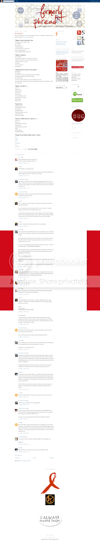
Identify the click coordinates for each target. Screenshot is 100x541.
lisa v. (16, 141)
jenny (57, 33)
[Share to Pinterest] (37, 149)
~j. (18, 166)
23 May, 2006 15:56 (23, 397)
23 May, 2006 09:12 (23, 311)
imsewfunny (18, 143)
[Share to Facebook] (35, 149)
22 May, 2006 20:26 (23, 266)
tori (16, 136)
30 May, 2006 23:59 (23, 451)
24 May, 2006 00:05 (23, 433)
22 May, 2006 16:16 (23, 226)
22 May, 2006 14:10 (23, 163)
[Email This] (31, 149)
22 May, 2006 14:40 (23, 175)
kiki (19, 393)
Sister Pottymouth (22, 179)
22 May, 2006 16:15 (23, 218)
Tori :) (19, 157)
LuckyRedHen (21, 436)
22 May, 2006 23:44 (23, 285)
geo (16, 145)
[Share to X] (34, 149)
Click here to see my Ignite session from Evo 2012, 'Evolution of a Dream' (61, 43)
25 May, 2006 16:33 (23, 444)
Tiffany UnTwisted (22, 408)
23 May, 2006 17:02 (23, 404)
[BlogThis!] (32, 149)
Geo (19, 372)
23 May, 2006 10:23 (23, 324)
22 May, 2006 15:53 (23, 197)
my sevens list (19, 33)
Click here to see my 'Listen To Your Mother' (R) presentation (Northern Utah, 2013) (62, 52)
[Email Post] (28, 149)
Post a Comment (18, 455)
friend (25, 37)
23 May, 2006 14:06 (23, 368)
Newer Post (17, 457)
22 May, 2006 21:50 (23, 277)
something (26, 35)
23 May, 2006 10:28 (23, 337)
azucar (16, 138)
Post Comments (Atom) (25, 460)
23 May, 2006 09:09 (23, 294)
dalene (19, 229)
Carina (19, 280)
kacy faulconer (21, 191)
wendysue (17, 146)
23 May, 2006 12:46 (23, 349)
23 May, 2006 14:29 (23, 389)
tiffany (16, 140)
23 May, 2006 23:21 (23, 419)
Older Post (52, 457)
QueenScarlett (21, 328)
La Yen (19, 269)
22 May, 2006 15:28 (23, 188)
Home (34, 457)
